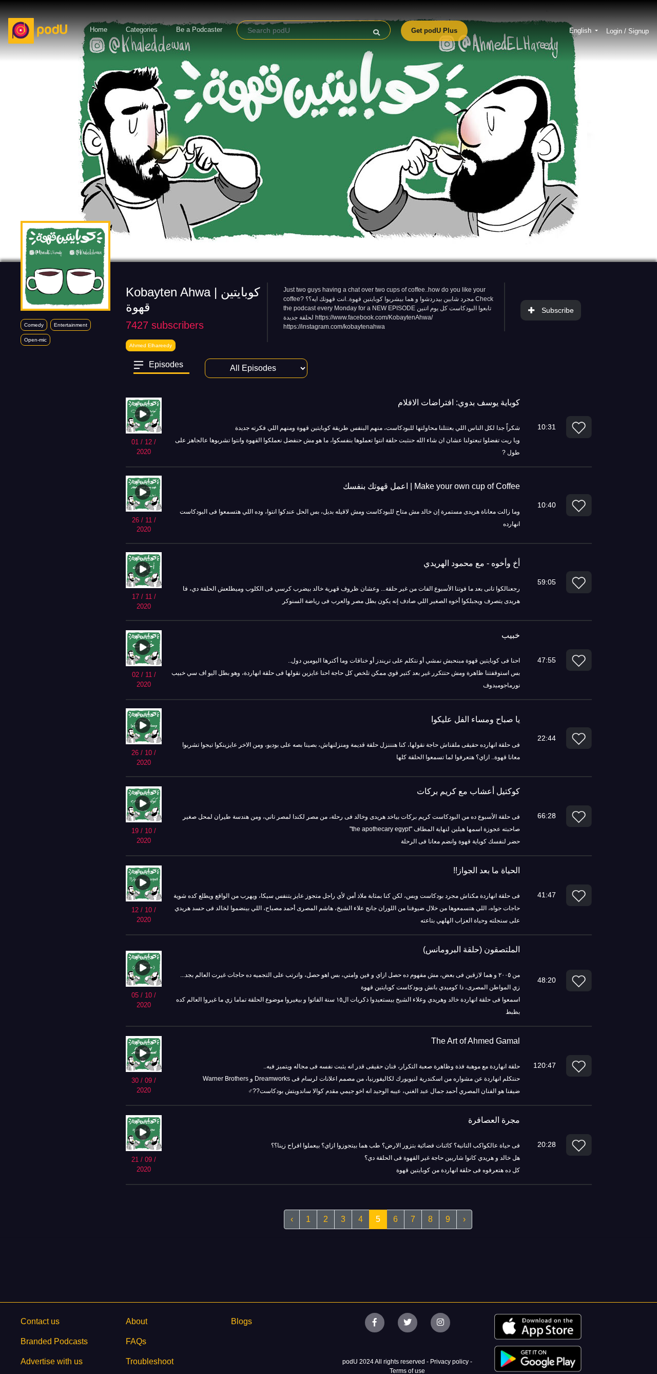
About (136, 1321)
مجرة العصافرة (494, 1120)
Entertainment (70, 325)
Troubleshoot (149, 1361)
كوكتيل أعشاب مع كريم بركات (468, 791)
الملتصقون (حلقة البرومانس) (471, 949)
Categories (142, 29)
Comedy (34, 325)
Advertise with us (52, 1361)
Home (98, 29)
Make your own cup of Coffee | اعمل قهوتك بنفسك (431, 486)
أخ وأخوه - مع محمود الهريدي (471, 563)
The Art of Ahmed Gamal (475, 1041)
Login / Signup (627, 31)
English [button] (581, 30)
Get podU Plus (434, 30)
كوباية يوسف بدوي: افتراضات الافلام (459, 402)
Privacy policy (450, 1361)
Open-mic (35, 340)
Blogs (241, 1321)
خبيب (510, 635)
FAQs (136, 1341)
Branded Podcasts (54, 1341)
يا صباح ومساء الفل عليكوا (475, 719)
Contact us (40, 1321)
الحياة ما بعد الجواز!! (486, 870)
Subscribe (558, 310)
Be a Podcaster (199, 29)
